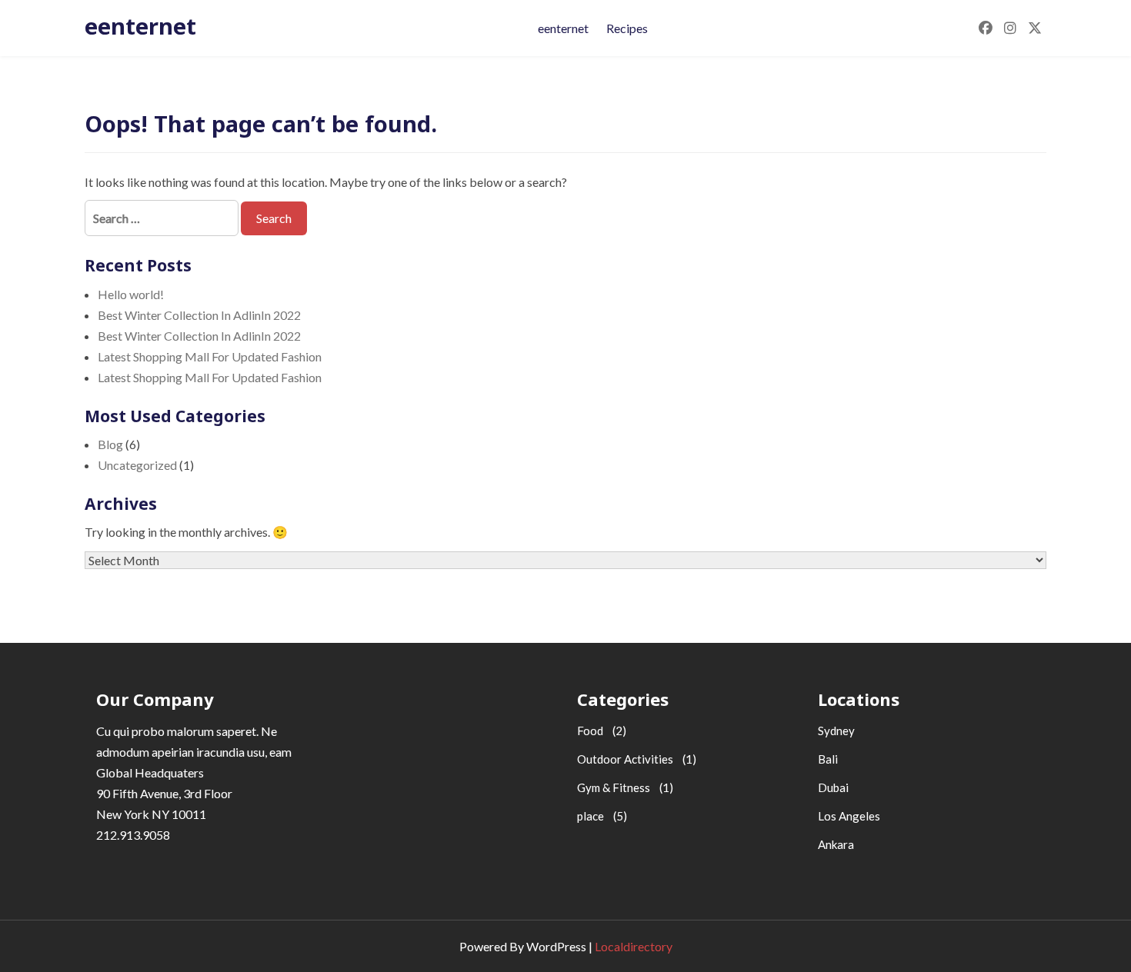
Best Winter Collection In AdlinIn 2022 (199, 315)
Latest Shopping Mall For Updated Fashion (210, 356)
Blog (110, 444)
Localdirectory (633, 946)
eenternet (140, 26)
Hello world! (131, 294)
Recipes (627, 28)
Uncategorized (137, 465)
